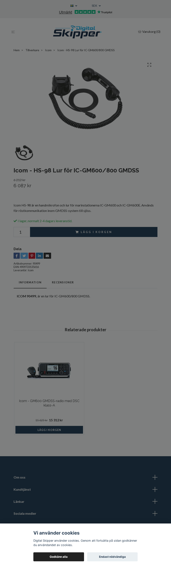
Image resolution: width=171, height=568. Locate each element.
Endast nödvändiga (112, 556)
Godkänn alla (59, 556)
